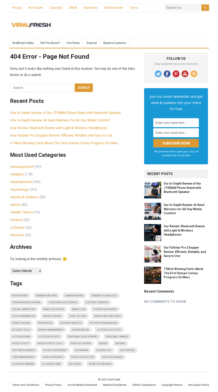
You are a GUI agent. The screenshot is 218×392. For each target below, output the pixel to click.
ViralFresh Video (23, 43)
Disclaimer (91, 7)
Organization (80, 329)
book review (19, 295)
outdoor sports (49, 336)
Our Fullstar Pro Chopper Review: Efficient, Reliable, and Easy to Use (61, 135)
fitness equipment (105, 309)
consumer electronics (63, 302)
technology (104, 350)
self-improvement (23, 350)
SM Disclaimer (113, 7)
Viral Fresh (114, 379)
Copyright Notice (172, 384)
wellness (75, 364)
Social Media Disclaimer (82, 384)
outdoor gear (21, 336)
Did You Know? (50, 43)
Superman (81, 350)
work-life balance (100, 364)
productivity (20, 343)
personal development (83, 336)
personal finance (117, 336)
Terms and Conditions (25, 384)
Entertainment (21, 182)
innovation (45, 323)
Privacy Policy (53, 384)
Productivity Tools (50, 343)
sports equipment (55, 350)
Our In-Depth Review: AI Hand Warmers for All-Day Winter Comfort (60, 120)
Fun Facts (73, 43)
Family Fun (78, 309)
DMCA (73, 7)
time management (23, 357)
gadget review (52, 316)
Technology (19, 190)
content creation (97, 302)
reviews (120, 343)
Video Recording (112, 357)
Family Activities (53, 309)
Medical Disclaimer (114, 384)
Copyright (55, 7)
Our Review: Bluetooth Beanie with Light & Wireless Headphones (59, 128)
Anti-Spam (35, 7)
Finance (17, 220)
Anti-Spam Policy (198, 384)
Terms (134, 7)
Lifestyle (18, 228)
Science (91, 43)
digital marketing (23, 309)
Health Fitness (22, 212)
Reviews (17, 235)
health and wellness (107, 316)
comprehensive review (26, 302)
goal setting (77, 316)
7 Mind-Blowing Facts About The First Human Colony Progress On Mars (64, 143)
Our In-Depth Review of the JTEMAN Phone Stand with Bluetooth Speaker (66, 113)
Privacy (17, 7)
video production (82, 357)
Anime (16, 205)
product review (81, 343)
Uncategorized (22, 167)
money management (51, 329)
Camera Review (74, 295)
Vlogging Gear (51, 364)
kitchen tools (21, 329)
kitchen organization (103, 323)
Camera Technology (104, 295)
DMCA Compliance (144, 384)
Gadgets (17, 174)
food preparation (23, 316)
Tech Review (127, 350)
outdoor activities (109, 329)
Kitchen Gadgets (71, 323)
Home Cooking (21, 323)
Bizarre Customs (114, 43)
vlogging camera (23, 364)
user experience (53, 357)
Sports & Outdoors (25, 197)
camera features (46, 295)
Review (103, 343)
